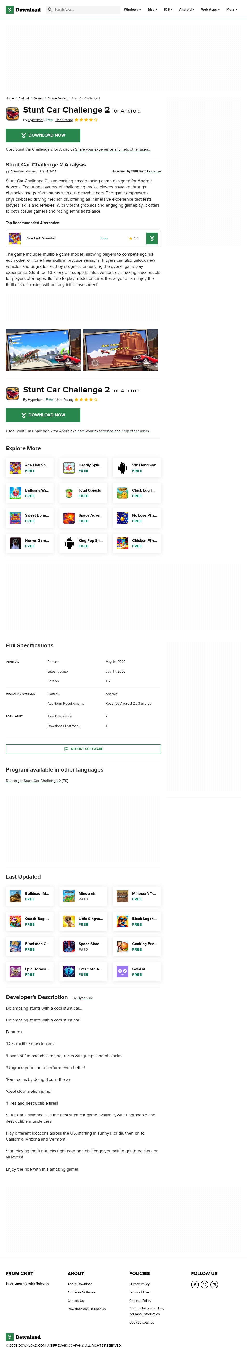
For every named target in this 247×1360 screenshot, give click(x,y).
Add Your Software (81, 1292)
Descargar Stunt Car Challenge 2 (33, 780)
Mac (151, 9)
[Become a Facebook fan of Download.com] (195, 1284)
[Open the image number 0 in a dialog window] (43, 350)
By (33, 120)
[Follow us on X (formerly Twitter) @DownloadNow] (204, 1284)
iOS (167, 9)
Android (185, 9)
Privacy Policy (139, 1284)
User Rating (64, 120)
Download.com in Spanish (87, 1309)
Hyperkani (85, 998)
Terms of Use (139, 1292)
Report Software (87, 749)
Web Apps (209, 9)
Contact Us (76, 1301)
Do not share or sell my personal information (146, 1311)
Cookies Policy (140, 1301)
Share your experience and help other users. (112, 149)
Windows (131, 9)
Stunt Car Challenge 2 (82, 110)
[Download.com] (23, 10)
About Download (80, 1284)
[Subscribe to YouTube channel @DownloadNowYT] (214, 1284)
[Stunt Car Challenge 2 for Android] (12, 114)
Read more (154, 171)
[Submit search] (50, 10)
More (230, 9)
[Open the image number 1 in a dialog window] (120, 350)
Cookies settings (141, 1322)
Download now (46, 135)
